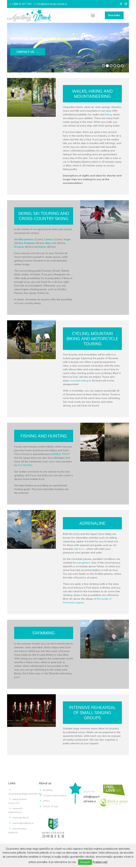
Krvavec (19, 246)
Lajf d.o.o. (79, 548)
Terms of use (50, 806)
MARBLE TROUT (60, 454)
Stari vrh (50, 243)
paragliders (83, 562)
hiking (108, 114)
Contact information (55, 795)
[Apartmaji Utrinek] (29, 15)
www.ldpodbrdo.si (23, 823)
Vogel (67, 239)
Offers (46, 801)
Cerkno (49, 239)
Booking (47, 790)
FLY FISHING (25, 465)
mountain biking (79, 380)
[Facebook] (121, 3)
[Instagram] (126, 3)
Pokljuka (29, 243)
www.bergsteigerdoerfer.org (25, 793)
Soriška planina (23, 239)
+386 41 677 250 (21, 3)
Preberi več (100, 862)
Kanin (43, 246)
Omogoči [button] (85, 862)
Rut (99, 598)
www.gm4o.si (20, 817)
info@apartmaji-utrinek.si (52, 3)
